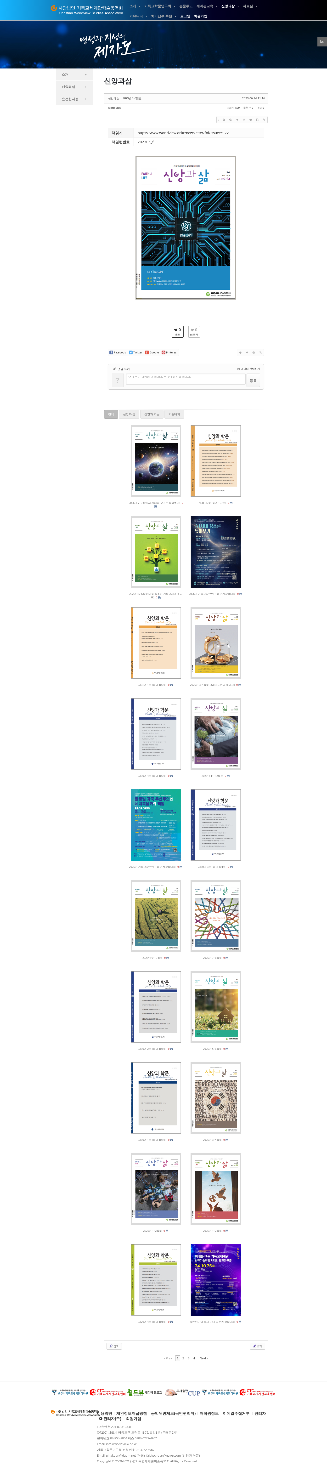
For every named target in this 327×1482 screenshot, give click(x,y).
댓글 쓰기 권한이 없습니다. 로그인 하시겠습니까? (159, 377)
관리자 (260, 1413)
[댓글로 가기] (250, 119)
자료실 (248, 6)
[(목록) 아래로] (244, 119)
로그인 (185, 16)
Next (203, 1358)
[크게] (223, 119)
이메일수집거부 (236, 1413)
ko (322, 41)
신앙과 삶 (129, 414)
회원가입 (200, 16)
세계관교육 (205, 6)
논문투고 (186, 6)
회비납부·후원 (161, 16)
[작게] (230, 119)
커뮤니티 (136, 16)
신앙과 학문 (151, 414)
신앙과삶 (228, 6)
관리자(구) (111, 1418)
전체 (111, 414)
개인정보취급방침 (131, 1413)
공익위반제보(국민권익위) (173, 1413)
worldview (114, 107)
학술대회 (174, 414)
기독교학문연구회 (157, 6)
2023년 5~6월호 (132, 98)
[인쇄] (257, 119)
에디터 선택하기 (250, 368)
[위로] (237, 119)
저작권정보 (209, 1413)
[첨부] (264, 119)
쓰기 (259, 1346)
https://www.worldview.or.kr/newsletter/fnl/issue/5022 (183, 132)
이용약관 (104, 1413)
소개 (133, 6)
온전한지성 (74, 99)
